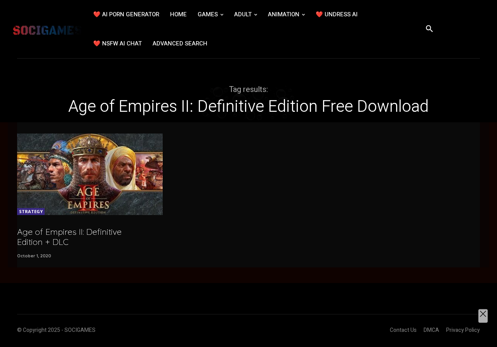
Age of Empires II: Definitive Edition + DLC (69, 236)
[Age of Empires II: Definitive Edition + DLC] (89, 174)
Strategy (31, 211)
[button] (429, 29)
